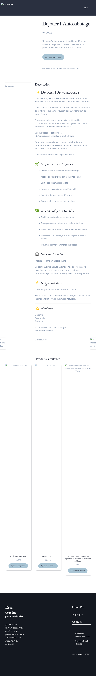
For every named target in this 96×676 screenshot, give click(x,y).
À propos (77, 614)
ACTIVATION (56, 68)
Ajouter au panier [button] (18, 566)
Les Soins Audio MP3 (71, 68)
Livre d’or (78, 607)
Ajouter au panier (53, 57)
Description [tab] (9, 86)
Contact (77, 621)
